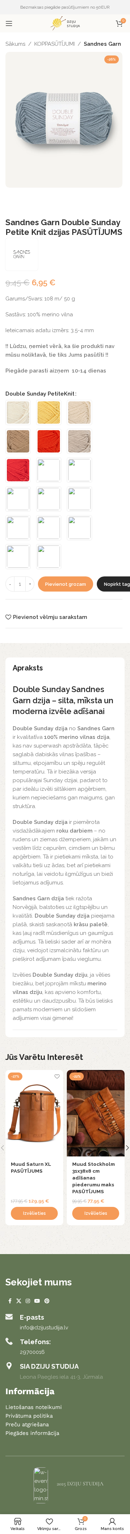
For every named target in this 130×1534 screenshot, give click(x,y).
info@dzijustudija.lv (44, 1327)
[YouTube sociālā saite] (37, 1301)
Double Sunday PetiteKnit (39, 394)
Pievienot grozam (65, 584)
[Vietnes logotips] (65, 23)
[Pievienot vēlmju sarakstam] (57, 1076)
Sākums (15, 44)
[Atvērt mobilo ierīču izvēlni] (9, 23)
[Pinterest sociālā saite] (47, 1301)
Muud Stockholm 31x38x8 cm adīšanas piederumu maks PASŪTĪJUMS (93, 1177)
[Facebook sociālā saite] (9, 1301)
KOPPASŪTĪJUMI (54, 44)
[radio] (18, 412)
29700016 (32, 1352)
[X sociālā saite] (18, 1301)
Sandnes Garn (102, 44)
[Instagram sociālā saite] (27, 1301)
